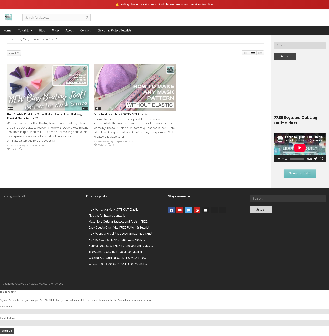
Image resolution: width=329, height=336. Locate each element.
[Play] (278, 158)
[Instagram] (214, 210)
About (70, 30)
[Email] (205, 210)
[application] (300, 147)
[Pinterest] (197, 210)
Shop (55, 30)
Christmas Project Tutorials (114, 30)
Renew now (172, 4)
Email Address (7, 318)
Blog (42, 30)
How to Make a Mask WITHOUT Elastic (120, 114)
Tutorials (24, 30)
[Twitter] (188, 210)
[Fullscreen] (321, 158)
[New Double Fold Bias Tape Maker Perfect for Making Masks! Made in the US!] (48, 87)
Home (7, 30)
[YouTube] (179, 210)
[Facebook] (171, 210)
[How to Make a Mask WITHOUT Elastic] (135, 87)
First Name (6, 306)
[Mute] (315, 158)
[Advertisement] (300, 87)
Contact (85, 30)
